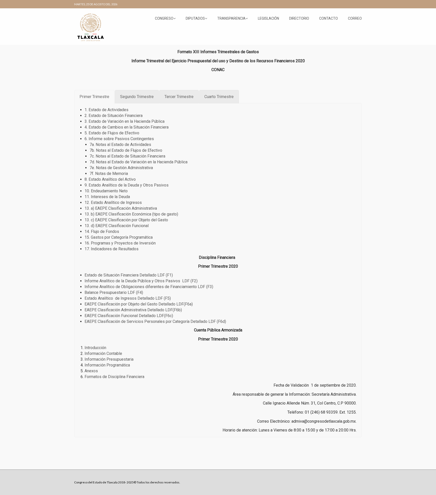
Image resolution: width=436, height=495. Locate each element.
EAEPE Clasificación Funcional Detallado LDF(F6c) (129, 315)
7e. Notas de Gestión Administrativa (121, 167)
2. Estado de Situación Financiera (114, 115)
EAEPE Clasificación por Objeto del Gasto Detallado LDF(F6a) (139, 304)
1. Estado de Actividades (106, 109)
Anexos (91, 370)
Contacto (328, 18)
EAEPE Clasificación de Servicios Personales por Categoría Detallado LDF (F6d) (155, 321)
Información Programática (107, 365)
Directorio (299, 18)
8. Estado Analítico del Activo (110, 179)
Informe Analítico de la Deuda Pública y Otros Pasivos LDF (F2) (141, 281)
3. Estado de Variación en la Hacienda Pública (125, 121)
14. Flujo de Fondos (102, 231)
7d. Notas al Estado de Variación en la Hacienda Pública (138, 162)
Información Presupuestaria (109, 359)
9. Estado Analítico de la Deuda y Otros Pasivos (127, 185)
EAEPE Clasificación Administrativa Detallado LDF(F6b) (133, 309)
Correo (355, 18)
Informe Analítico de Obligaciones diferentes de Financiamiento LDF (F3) (149, 286)
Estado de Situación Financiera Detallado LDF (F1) (129, 275)
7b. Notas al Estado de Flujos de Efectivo (126, 150)
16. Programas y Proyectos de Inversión (120, 243)
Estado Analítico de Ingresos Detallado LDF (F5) (128, 298)
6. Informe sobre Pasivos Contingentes (119, 138)
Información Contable (103, 353)
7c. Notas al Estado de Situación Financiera (127, 156)
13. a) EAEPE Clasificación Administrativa (121, 208)
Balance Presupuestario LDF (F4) (114, 292)
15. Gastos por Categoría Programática (119, 237)
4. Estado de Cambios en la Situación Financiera (127, 127)
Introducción (95, 347)
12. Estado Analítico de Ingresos (113, 202)
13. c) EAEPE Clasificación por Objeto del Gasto (126, 220)
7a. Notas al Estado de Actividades (120, 144)
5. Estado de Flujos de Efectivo (112, 133)
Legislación (268, 18)
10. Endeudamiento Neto (106, 191)
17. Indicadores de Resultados (112, 248)
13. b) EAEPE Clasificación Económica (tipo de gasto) (131, 214)
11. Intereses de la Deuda (107, 196)
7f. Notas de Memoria (109, 173)
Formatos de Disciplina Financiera (114, 376)
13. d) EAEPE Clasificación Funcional (117, 225)
